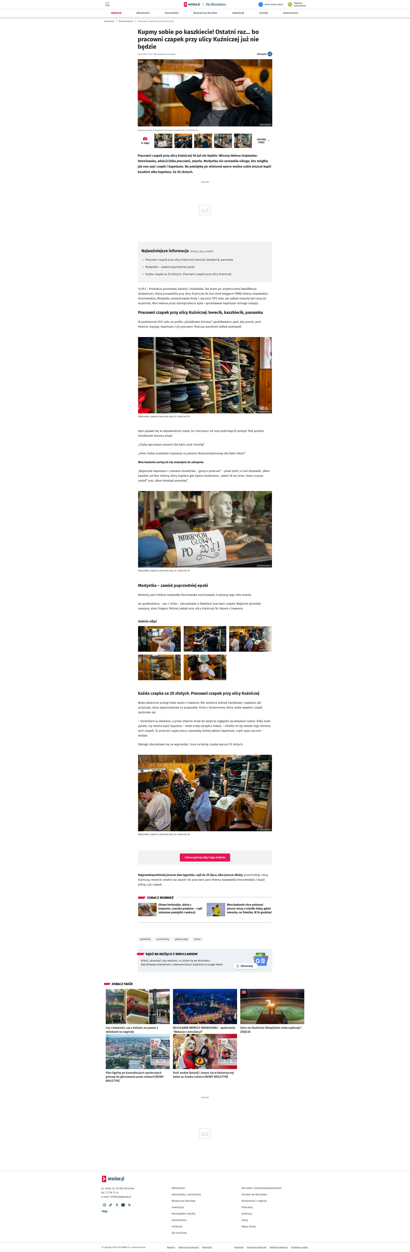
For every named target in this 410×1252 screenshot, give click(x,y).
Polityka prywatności (279, 1247)
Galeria (261, 141)
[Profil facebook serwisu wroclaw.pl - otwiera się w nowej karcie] (117, 1205)
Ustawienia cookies (299, 1247)
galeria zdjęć (181, 939)
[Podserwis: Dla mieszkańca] (214, 4)
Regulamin (239, 1247)
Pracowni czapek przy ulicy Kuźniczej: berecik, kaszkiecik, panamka (189, 260)
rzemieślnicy (162, 939)
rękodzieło (145, 939)
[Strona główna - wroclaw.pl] (192, 4)
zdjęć (145, 143)
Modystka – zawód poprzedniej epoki (170, 267)
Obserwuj (249, 966)
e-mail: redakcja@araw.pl (116, 1196)
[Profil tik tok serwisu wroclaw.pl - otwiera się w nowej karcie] (110, 1205)
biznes (197, 939)
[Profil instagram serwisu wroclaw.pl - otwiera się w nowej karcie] (104, 1205)
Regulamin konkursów (256, 1247)
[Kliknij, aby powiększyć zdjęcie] (159, 639)
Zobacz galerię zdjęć (205, 857)
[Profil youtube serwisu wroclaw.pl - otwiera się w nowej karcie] (123, 1205)
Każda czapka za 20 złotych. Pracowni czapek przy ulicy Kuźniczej (188, 274)
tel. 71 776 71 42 (110, 1192)
